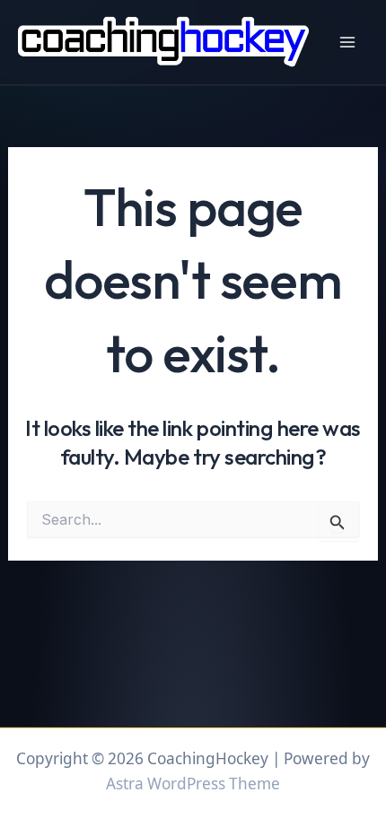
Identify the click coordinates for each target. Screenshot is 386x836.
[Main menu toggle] (347, 42)
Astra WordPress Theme (193, 783)
